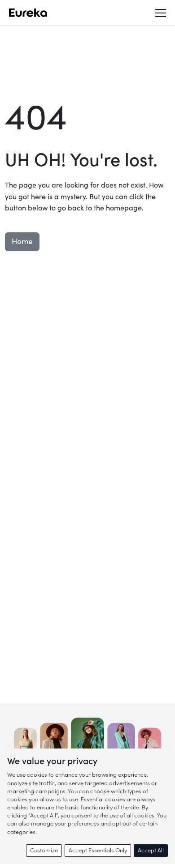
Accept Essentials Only (98, 850)
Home (22, 241)
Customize (44, 850)
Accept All (151, 850)
